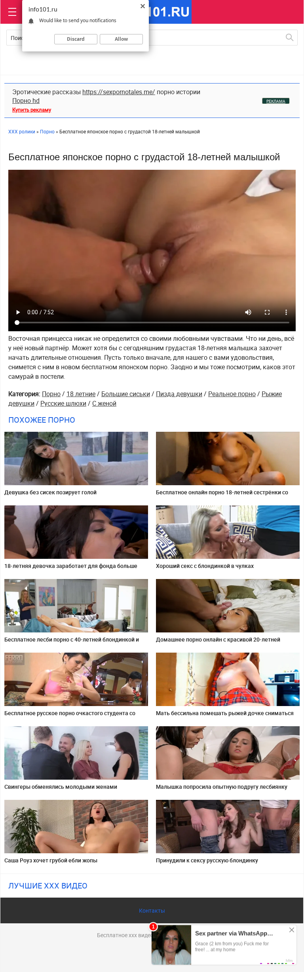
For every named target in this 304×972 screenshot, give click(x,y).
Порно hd (26, 100)
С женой (104, 403)
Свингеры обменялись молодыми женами (60, 786)
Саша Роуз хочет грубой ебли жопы (50, 860)
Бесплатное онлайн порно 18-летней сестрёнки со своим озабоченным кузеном (222, 495)
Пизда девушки (179, 393)
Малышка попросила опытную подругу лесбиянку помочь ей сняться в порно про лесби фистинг (221, 790)
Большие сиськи (125, 393)
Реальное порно (232, 393)
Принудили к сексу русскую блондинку (207, 860)
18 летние (80, 393)
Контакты (152, 910)
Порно (51, 393)
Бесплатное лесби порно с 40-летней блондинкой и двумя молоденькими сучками (71, 642)
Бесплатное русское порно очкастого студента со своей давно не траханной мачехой (69, 716)
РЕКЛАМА (275, 101)
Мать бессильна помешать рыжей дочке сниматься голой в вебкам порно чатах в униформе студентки (225, 716)
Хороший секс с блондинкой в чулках (205, 566)
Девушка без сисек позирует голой (50, 492)
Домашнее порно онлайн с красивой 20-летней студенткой (218, 642)
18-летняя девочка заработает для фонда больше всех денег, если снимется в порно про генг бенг (70, 569)
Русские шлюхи (63, 403)
